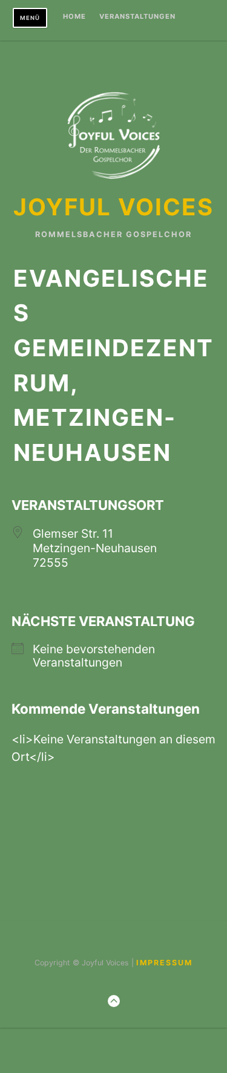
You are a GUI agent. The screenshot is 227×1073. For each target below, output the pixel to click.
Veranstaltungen (137, 17)
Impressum (164, 962)
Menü (30, 18)
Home (74, 17)
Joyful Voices (113, 207)
